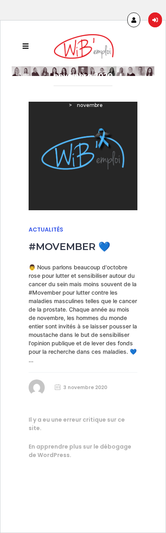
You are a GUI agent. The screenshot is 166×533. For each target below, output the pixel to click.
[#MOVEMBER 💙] (83, 156)
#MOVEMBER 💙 (69, 246)
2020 (129, 95)
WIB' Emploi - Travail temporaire (69, 95)
